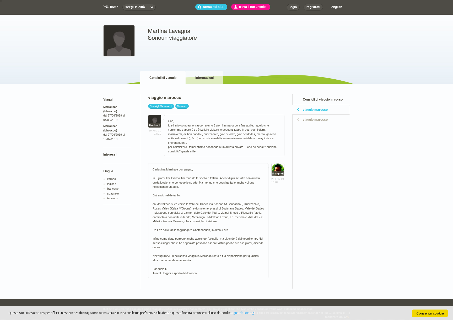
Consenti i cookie (430, 313)
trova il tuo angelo (252, 7)
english (336, 7)
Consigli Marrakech (161, 106)
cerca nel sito (213, 7)
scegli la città (135, 7)
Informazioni (204, 78)
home (114, 7)
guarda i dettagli (244, 313)
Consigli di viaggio (162, 78)
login (293, 7)
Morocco (182, 106)
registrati (313, 7)
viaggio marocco (315, 110)
